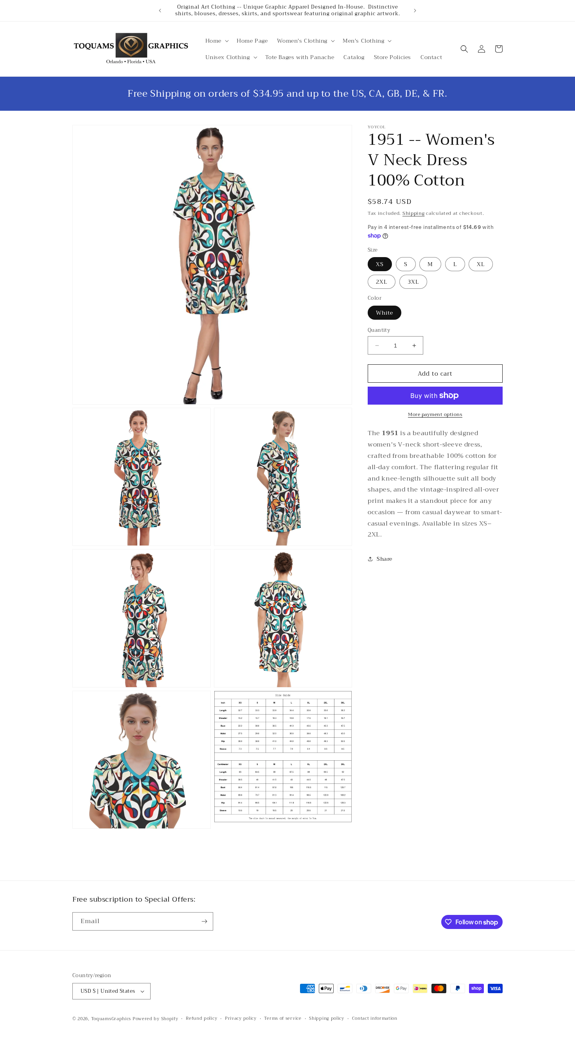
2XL (381, 281)
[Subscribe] (204, 921)
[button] (216, 40)
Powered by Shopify (155, 1019)
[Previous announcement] (160, 10)
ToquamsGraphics (111, 1019)
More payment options (435, 414)
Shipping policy (326, 1018)
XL (481, 264)
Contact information (374, 1018)
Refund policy (201, 1018)
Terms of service (282, 1018)
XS (380, 264)
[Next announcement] (415, 10)
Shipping (413, 213)
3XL (413, 281)
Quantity (379, 330)
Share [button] (384, 559)
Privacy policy (241, 1018)
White (384, 312)
